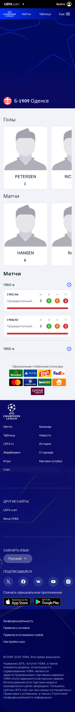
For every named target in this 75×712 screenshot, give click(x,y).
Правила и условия (16, 628)
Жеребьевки (11, 452)
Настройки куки (14, 642)
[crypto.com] (30, 382)
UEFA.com (10, 510)
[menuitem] (27, 14)
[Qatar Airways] (37, 391)
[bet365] (44, 382)
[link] (26, 14)
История (45, 444)
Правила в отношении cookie (23, 635)
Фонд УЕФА (11, 519)
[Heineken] (16, 373)
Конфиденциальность (18, 621)
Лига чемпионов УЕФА (9, 14)
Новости (45, 435)
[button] (63, 14)
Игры (6, 461)
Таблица (9, 435)
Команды (45, 427)
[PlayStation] (30, 373)
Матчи (7, 427)
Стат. (7, 469)
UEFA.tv (8, 444)
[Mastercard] (16, 382)
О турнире (46, 452)
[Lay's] (44, 373)
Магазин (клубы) (50, 461)
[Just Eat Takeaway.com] (59, 382)
